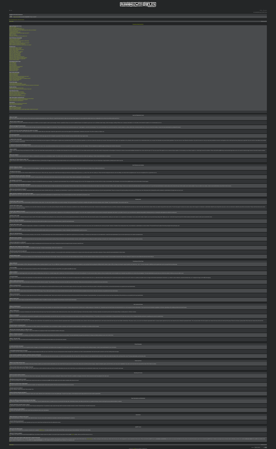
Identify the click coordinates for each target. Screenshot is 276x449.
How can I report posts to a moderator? (17, 56)
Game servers (16, 16)
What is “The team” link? (14, 80)
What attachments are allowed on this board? (18, 103)
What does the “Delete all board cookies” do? (18, 36)
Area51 (72, 434)
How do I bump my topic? (14, 59)
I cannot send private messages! (15, 83)
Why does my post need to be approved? (17, 58)
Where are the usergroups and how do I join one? (19, 76)
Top (10, 119)
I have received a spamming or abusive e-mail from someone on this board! (24, 85)
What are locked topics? (14, 69)
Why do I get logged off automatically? (16, 29)
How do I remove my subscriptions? (16, 100)
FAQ (261, 10)
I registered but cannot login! (14, 32)
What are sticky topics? (13, 68)
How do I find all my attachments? (15, 104)
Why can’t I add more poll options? (16, 51)
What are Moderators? (13, 74)
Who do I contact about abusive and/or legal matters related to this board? (23, 109)
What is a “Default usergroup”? (15, 79)
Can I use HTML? (12, 63)
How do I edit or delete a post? (15, 48)
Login (11, 10)
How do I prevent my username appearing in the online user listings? (22, 30)
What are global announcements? (16, 66)
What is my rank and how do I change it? (17, 43)
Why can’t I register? (13, 35)
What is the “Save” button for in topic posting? (18, 57)
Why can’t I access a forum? (14, 53)
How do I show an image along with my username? (19, 42)
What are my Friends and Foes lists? (16, 88)
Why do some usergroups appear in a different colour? (20, 78)
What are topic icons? (13, 70)
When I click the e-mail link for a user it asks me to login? (20, 44)
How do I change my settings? (15, 38)
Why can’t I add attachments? (15, 54)
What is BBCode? (12, 62)
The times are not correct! (14, 39)
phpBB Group (41, 430)
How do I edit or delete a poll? (15, 52)
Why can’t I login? (12, 27)
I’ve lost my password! (13, 31)
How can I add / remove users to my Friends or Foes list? (20, 89)
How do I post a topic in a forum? (15, 47)
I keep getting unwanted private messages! (17, 84)
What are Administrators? (14, 73)
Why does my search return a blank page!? (17, 93)
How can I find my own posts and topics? (17, 95)
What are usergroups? (13, 75)
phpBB (134, 448)
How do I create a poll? (13, 50)
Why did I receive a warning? (15, 55)
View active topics (21, 19)
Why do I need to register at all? (15, 28)
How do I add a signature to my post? (16, 49)
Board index (11, 21)
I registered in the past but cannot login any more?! (19, 33)
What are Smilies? (13, 64)
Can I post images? (13, 65)
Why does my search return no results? (17, 92)
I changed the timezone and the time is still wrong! (19, 40)
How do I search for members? (15, 94)
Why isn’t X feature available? (15, 108)
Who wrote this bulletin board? (15, 107)
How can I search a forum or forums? (16, 91)
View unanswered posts (13, 19)
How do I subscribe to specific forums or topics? (18, 99)
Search (265, 10)
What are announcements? (14, 67)
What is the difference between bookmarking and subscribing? (21, 98)
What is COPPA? (12, 34)
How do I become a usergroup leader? (16, 77)
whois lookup (89, 438)
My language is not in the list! (15, 41)
